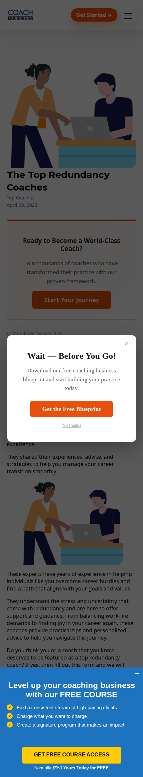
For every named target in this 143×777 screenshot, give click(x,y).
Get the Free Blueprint (71, 409)
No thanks (71, 425)
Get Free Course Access (71, 754)
